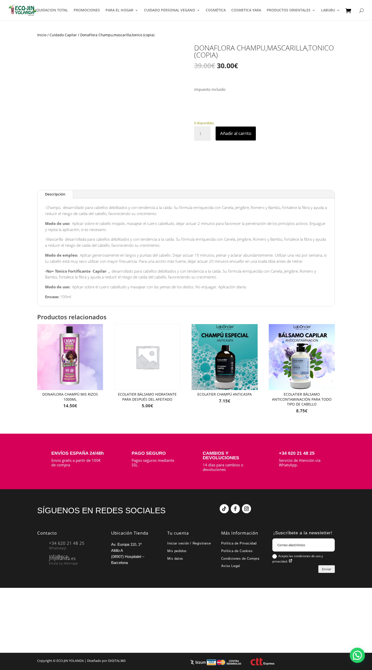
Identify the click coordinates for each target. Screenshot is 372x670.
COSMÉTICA (216, 10)
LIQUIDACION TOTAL (50, 10)
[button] (357, 655)
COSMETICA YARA (246, 10)
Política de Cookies (237, 551)
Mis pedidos (177, 551)
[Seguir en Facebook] (235, 508)
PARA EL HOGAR (119, 10)
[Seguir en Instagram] (246, 508)
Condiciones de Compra (240, 558)
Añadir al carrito (235, 133)
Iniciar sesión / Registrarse (189, 543)
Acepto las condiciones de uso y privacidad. (297, 558)
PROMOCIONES (87, 10)
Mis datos (175, 558)
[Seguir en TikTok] (224, 508)
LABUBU (328, 10)
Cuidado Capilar (63, 34)
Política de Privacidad (239, 543)
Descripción (55, 194)
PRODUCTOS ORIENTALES (289, 10)
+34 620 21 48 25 (297, 453)
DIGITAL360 (117, 660)
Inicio (41, 34)
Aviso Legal (230, 566)
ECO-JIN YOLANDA (70, 660)
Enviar (326, 569)
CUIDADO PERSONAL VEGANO (169, 10)
